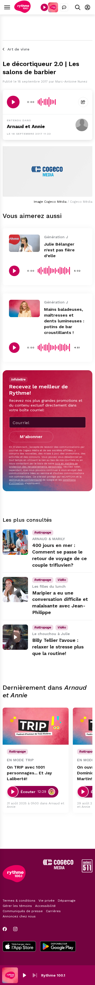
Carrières (53, 911)
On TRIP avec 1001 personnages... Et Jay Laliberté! (29, 773)
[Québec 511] (87, 871)
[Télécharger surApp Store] (19, 947)
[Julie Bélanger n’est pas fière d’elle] (24, 243)
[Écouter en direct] (44, 7)
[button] (24, 975)
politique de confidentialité (25, 479)
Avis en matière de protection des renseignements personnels (43, 465)
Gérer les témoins (17, 906)
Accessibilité (45, 906)
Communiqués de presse (23, 911)
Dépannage (66, 900)
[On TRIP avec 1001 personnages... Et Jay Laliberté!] (36, 726)
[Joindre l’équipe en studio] (64, 7)
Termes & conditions (19, 900)
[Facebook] (5, 929)
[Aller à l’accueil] (22, 11)
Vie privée (47, 900)
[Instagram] (15, 929)
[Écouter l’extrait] (13, 102)
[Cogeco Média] (58, 867)
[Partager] (83, 102)
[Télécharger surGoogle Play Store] (58, 947)
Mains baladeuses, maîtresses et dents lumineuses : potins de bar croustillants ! (64, 321)
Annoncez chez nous (19, 916)
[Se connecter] (87, 7)
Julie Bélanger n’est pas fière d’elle (59, 250)
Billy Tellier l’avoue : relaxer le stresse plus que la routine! (58, 646)
